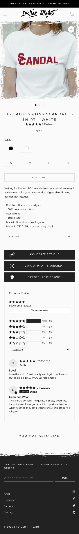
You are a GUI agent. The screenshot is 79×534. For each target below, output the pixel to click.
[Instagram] (74, 491)
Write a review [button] (39, 310)
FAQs (7, 494)
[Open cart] (72, 14)
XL (68, 163)
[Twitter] (74, 505)
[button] (33, 124)
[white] (26, 148)
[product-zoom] (71, 29)
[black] (10, 148)
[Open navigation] (5, 14)
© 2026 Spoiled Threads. (22, 527)
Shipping (9, 500)
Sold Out (39, 177)
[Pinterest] (74, 512)
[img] (27, 361)
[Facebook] (74, 498)
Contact (8, 512)
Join (65, 477)
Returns (8, 506)
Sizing (14, 236)
